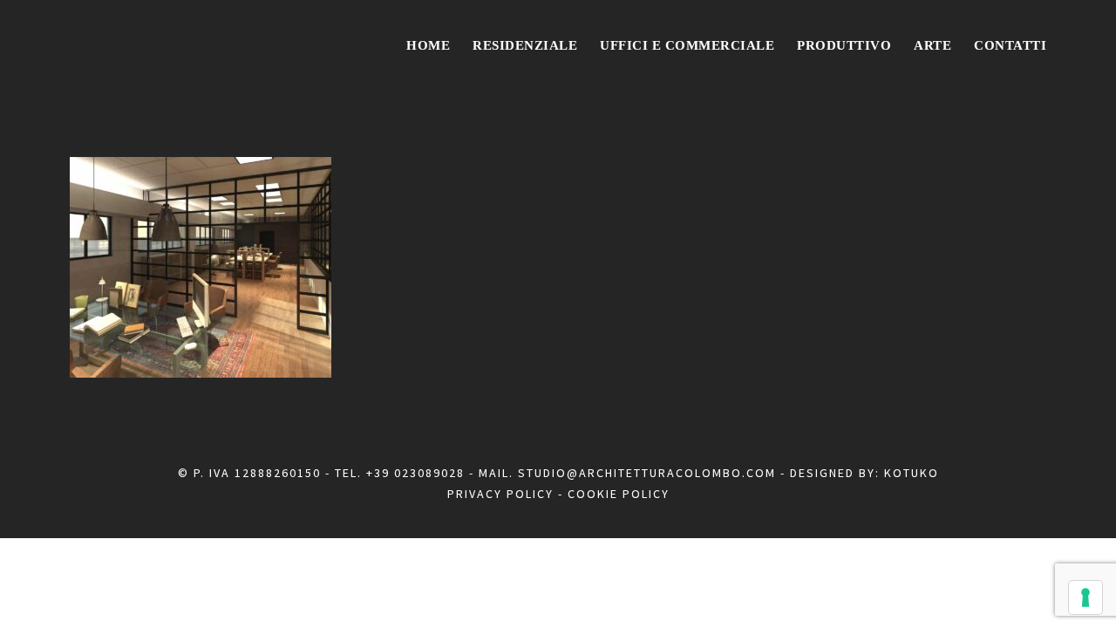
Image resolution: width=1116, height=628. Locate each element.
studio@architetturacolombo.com (647, 473)
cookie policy (619, 494)
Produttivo (844, 45)
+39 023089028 (415, 473)
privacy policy (500, 494)
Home (428, 45)
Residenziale (525, 45)
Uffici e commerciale (687, 45)
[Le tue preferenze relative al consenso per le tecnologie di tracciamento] (1085, 597)
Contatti (1010, 45)
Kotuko (911, 473)
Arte (932, 45)
